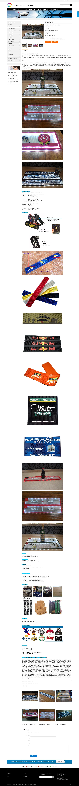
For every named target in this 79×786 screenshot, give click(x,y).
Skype (71, 1)
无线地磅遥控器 (28, 660)
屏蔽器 (34, 675)
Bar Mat (9, 26)
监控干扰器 (36, 661)
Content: (28, 745)
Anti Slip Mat (10, 24)
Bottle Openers (10, 54)
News (26, 9)
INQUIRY (55, 41)
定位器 (37, 675)
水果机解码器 (33, 665)
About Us (14, 9)
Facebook (63, 1)
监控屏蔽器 (55, 660)
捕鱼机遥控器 (24, 662)
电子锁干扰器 (52, 666)
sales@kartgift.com (54, 9)
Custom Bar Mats (11, 45)
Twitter (64, 1)
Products (20, 9)
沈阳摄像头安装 (68, 661)
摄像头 (39, 675)
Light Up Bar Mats (29, 681)
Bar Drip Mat (11, 37)
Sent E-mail (48, 41)
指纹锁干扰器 (24, 675)
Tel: (29, 743)
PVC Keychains (10, 56)
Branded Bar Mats (12, 28)
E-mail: (29, 740)
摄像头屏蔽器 (42, 660)
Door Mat (9, 52)
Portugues (40, 766)
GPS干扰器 (59, 662)
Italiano (36, 766)
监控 (27, 675)
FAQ (34, 9)
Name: (29, 738)
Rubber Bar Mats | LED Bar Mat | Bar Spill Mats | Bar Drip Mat (21, 784)
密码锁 (41, 676)
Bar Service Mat (11, 39)
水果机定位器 (24, 665)
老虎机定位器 (43, 666)
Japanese (44, 766)
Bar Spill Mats (10, 43)
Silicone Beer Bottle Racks (12, 58)
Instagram (68, 1)
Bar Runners (10, 47)
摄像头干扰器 (37, 660)
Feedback (39, 9)
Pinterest (69, 1)
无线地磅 (54, 675)
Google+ (66, 1)
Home (9, 9)
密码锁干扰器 (62, 666)
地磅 (29, 675)
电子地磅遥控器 (58, 661)
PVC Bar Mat (11, 32)
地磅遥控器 (24, 660)
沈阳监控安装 (63, 661)
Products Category (11, 22)
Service (30, 9)
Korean (48, 766)
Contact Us (45, 9)
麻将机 (42, 675)
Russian (55, 766)
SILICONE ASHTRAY (11, 60)
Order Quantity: (27, 735)
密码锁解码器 (48, 666)
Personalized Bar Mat (12, 30)
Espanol (28, 766)
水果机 (69, 675)
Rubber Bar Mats (11, 41)
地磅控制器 (59, 660)
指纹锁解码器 (57, 666)
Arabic (52, 766)
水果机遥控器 (29, 665)
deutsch (25, 766)
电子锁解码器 (66, 666)
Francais (32, 766)
